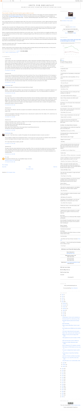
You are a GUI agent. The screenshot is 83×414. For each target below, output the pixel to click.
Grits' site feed (72, 26)
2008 (63, 387)
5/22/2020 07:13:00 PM (10, 130)
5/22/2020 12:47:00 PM (10, 116)
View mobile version (29, 168)
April (64, 362)
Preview (66, 33)
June (63, 313)
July (63, 312)
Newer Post (4, 166)
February (64, 364)
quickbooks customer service (10, 160)
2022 (63, 298)
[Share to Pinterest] (27, 51)
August (64, 310)
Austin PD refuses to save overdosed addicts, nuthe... (71, 360)
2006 (63, 391)
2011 (63, 382)
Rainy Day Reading (65, 323)
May (63, 315)
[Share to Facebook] (26, 51)
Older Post (55, 166)
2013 (63, 379)
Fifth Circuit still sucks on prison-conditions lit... (70, 340)
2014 (63, 377)
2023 (63, 296)
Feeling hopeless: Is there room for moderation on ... (71, 317)
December (64, 303)
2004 (63, 395)
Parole (7, 52)
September (65, 308)
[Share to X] (24, 51)
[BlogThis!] (23, 51)
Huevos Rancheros (74, 288)
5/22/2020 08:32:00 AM (10, 93)
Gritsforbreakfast (8, 85)
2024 (63, 294)
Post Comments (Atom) (11, 172)
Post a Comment (5, 164)
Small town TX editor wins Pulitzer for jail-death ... (71, 355)
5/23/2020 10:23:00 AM (10, 143)
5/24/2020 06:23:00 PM (10, 154)
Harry (6, 157)
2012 (63, 380)
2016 (63, 373)
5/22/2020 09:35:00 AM (10, 104)
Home (30, 166)
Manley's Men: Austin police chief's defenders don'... (71, 332)
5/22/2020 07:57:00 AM (10, 82)
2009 (63, 386)
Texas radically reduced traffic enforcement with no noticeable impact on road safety (70, 40)
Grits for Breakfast (41, 5)
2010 (63, 384)
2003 (63, 396)
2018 (63, 370)
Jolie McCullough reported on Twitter (16, 16)
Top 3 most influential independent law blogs (72, 262)
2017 (63, 372)
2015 (63, 375)
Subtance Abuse (12, 52)
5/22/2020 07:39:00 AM (10, 70)
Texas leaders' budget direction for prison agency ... (71, 331)
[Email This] (22, 51)
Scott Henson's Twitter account (67, 20)
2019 (63, 368)
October (64, 306)
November (64, 305)
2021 (63, 299)
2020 (63, 301)
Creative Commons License (75, 405)
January (64, 366)
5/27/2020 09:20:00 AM (10, 161)
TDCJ (17, 52)
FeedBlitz (74, 33)
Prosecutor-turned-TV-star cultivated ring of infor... (71, 318)
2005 (63, 393)
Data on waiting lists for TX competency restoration (71, 345)
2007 (63, 389)
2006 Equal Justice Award (70, 253)
